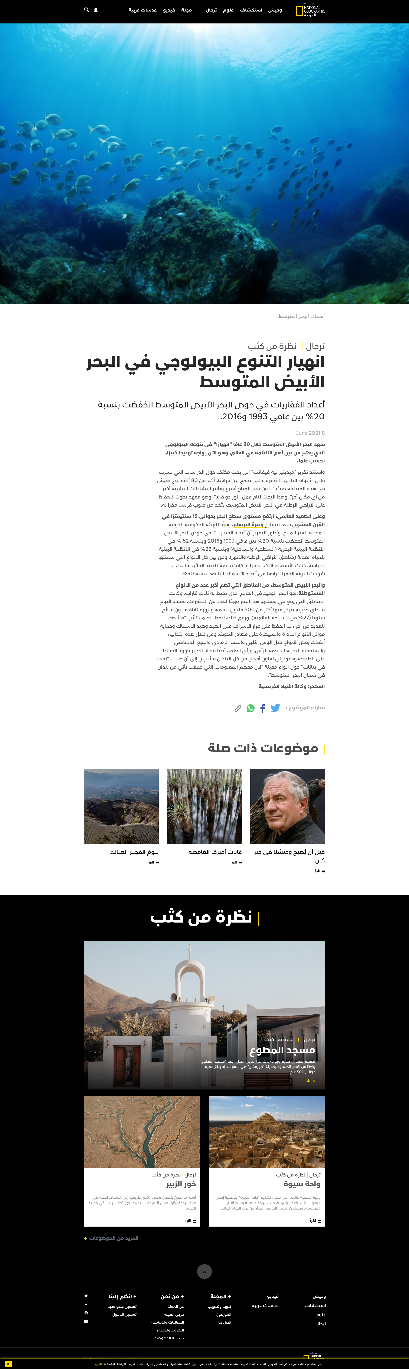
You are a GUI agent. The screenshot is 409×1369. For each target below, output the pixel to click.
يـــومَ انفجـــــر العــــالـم (134, 852)
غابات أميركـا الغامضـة (215, 852)
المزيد (98, 1364)
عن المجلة (176, 1307)
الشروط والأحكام (170, 1330)
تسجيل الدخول (124, 1314)
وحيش (275, 10)
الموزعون (223, 1314)
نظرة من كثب (272, 346)
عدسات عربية (143, 10)
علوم (228, 10)
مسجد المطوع (282, 1050)
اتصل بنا (224, 1322)
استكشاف (251, 10)
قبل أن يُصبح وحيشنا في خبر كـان (289, 856)
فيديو (169, 10)
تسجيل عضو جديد (122, 1307)
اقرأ (317, 871)
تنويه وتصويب (219, 1307)
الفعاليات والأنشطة (167, 1322)
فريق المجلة (174, 1314)
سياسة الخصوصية (169, 1338)
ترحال (211, 10)
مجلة (186, 10)
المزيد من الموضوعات (113, 1238)
